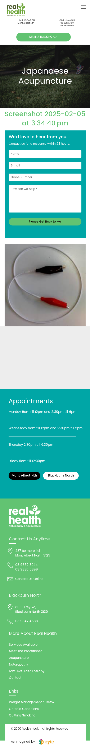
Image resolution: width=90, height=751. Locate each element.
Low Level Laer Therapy (26, 671)
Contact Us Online (29, 579)
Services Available (23, 644)
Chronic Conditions (24, 709)
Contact (15, 677)
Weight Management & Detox (31, 702)
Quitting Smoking (22, 715)
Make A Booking (40, 37)
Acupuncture (19, 658)
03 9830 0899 (67, 25)
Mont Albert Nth (26, 23)
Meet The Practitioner (25, 651)
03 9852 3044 (67, 23)
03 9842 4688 (26, 621)
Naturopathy (18, 664)
